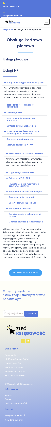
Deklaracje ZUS (14, 112)
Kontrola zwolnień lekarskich (21, 126)
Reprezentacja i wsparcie (20, 139)
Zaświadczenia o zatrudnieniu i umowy (25, 215)
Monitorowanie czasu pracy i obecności (21, 119)
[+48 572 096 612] (4, 3)
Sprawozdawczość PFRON (20, 145)
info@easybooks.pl (12, 15)
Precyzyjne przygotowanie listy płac (25, 82)
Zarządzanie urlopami (20, 208)
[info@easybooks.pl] (4, 12)
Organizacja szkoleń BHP (21, 172)
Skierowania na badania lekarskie (26, 153)
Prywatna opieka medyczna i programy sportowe (24, 185)
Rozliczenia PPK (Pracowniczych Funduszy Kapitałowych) (23, 132)
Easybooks (8, 29)
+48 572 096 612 (11, 6)
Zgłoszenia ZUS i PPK (19, 178)
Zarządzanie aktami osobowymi (25, 191)
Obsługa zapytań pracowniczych (26, 221)
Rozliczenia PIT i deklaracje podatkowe (21, 106)
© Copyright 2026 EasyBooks (19, 384)
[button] (47, 22)
